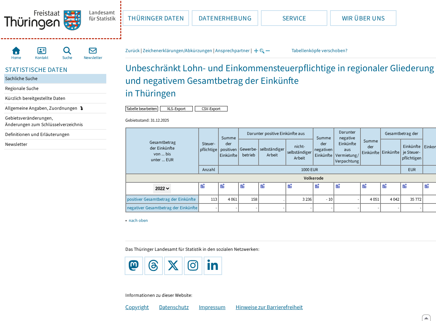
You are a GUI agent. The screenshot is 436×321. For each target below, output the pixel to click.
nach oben (138, 220)
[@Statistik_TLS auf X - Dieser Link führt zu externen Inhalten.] (175, 265)
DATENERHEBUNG (221, 18)
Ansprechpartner (232, 50)
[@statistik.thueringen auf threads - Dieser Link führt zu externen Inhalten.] (155, 265)
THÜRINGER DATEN (153, 18)
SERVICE (283, 18)
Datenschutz (174, 307)
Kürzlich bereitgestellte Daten (34, 98)
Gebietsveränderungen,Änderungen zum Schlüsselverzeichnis (43, 121)
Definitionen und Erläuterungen (36, 134)
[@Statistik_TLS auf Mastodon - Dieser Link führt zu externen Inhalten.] (135, 265)
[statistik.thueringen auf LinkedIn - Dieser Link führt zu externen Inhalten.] (214, 265)
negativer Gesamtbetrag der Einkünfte (162, 208)
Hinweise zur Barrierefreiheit (269, 307)
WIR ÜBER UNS (357, 18)
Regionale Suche (21, 88)
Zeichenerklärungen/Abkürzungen (177, 50)
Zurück (132, 50)
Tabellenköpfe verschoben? (319, 50)
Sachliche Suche (20, 78)
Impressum (212, 307)
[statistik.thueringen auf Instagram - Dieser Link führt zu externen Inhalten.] (194, 265)
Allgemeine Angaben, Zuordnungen (41, 108)
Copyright (137, 307)
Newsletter (15, 144)
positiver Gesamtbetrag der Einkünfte (161, 199)
